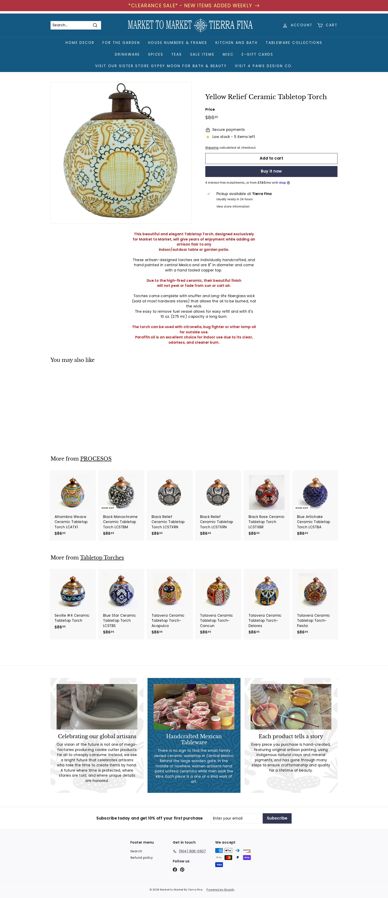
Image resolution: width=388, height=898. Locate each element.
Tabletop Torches (102, 558)
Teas (176, 54)
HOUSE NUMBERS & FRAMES (177, 42)
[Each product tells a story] (291, 707)
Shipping (211, 148)
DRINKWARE (127, 54)
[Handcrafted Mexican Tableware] (194, 707)
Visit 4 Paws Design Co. (264, 66)
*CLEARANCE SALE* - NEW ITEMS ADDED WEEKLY (190, 5)
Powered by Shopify (220, 890)
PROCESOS (96, 459)
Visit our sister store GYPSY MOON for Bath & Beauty (161, 66)
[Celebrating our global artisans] (97, 707)
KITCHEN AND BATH (236, 42)
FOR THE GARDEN (121, 42)
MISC (228, 54)
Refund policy (141, 857)
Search (136, 851)
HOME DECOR (79, 42)
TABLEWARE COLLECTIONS (294, 42)
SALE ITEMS (202, 54)
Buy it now (271, 171)
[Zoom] (121, 152)
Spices (155, 54)
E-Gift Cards (257, 54)
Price (210, 109)
